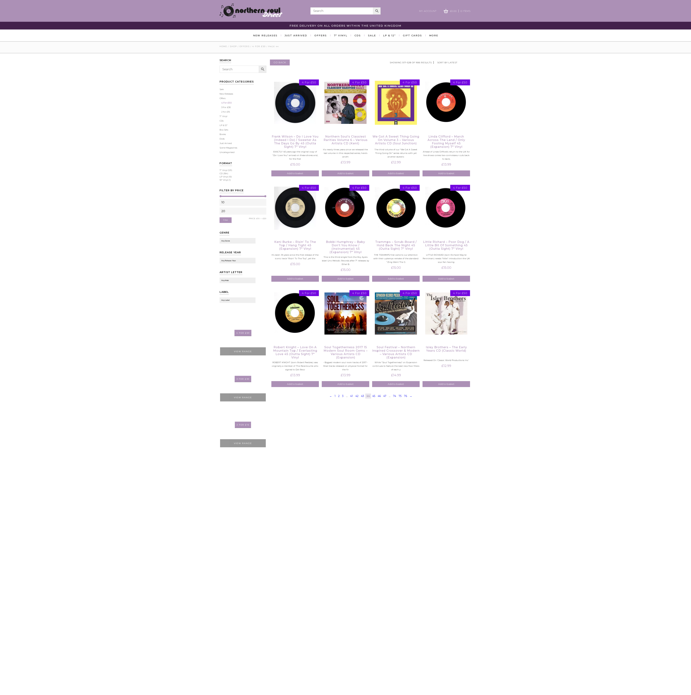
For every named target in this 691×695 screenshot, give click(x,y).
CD (221, 173)
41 (351, 396)
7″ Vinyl (340, 35)
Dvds (222, 138)
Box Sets (224, 129)
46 (379, 396)
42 (356, 396)
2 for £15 (225, 111)
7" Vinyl (223, 116)
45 (373, 396)
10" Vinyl (224, 180)
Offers (320, 35)
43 (362, 396)
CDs (357, 35)
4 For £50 (259, 46)
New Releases (265, 35)
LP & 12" (224, 125)
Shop (233, 46)
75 (400, 396)
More (433, 35)
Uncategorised (227, 152)
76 (405, 396)
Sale (372, 35)
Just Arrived (296, 35)
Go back (280, 62)
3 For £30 (226, 107)
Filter (225, 220)
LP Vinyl (224, 176)
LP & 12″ (389, 35)
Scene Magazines (228, 147)
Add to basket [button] (295, 173)
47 (384, 396)
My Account (428, 11)
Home (223, 46)
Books (223, 134)
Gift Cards (412, 35)
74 (394, 396)
